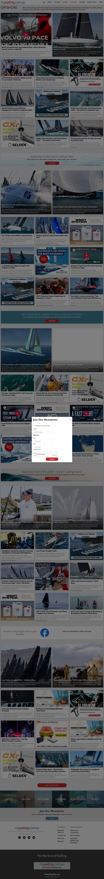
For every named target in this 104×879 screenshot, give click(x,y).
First (34, 438)
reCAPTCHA (37, 449)
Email (35, 429)
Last (34, 444)
